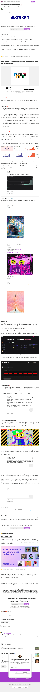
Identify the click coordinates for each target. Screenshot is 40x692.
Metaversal (24, 518)
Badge (31, 525)
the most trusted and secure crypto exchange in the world (20, 56)
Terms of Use (25, 672)
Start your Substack (17, 687)
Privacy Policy (28, 673)
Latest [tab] (5, 644)
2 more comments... (3, 639)
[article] (20, 649)
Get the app (25, 687)
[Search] (38, 644)
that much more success (5, 485)
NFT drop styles (12, 37)
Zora (15, 100)
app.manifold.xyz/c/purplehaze (12, 252)
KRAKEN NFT (6, 537)
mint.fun (12, 357)
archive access (20, 525)
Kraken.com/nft (10, 543)
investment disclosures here (14, 584)
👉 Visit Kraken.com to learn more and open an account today (13, 569)
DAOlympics (11, 91)
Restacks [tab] (7, 622)
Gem (15, 509)
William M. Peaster (6, 8)
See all (3, 666)
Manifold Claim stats (20, 159)
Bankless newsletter (10, 26)
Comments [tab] (3, 622)
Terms (23, 684)
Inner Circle (26, 525)
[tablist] (5, 623)
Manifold (11, 100)
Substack (14, 689)
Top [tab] (2, 644)
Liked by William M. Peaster (7, 633)
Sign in (37, 1)
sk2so (3, 632)
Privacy (20, 684)
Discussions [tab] (9, 644)
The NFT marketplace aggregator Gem (17, 328)
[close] (30, 655)
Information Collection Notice (19, 673)
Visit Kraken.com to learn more (20, 22)
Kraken (7, 56)
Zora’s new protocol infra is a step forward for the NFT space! (12, 648)
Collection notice (28, 684)
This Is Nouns (24, 422)
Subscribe (32, 1)
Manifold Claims (11, 136)
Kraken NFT (3, 539)
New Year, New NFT (26, 511)
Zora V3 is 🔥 (4, 647)
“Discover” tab (10, 330)
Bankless (7, 525)
